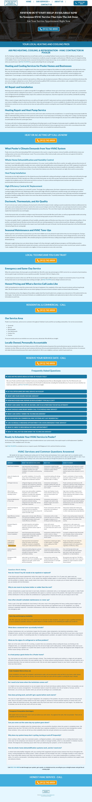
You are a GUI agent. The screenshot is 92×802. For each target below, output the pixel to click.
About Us (59, 2)
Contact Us (46, 5)
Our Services (42, 2)
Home (28, 2)
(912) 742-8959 (24, 62)
